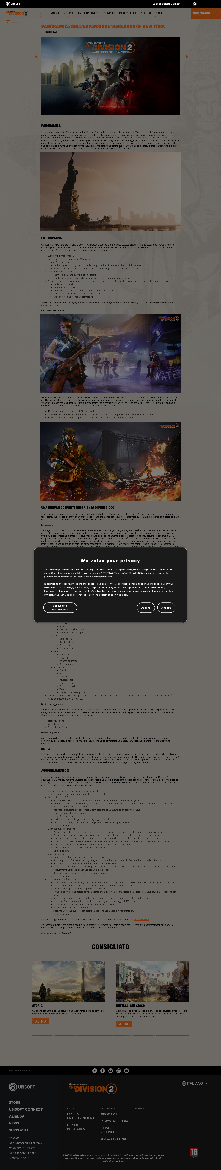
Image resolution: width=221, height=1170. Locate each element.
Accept (166, 607)
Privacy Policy (108, 572)
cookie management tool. (99, 576)
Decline (146, 607)
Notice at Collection (132, 572)
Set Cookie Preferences (60, 607)
